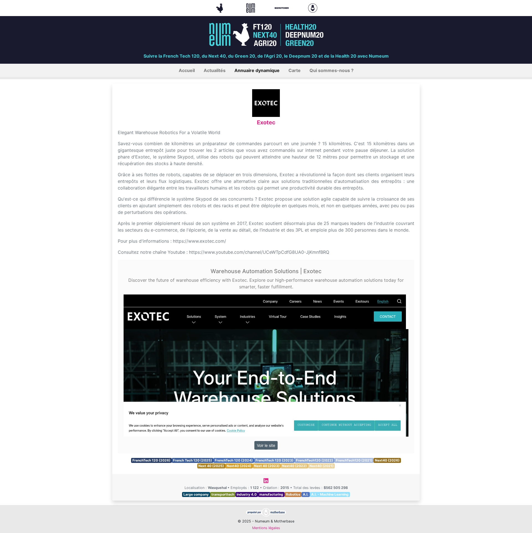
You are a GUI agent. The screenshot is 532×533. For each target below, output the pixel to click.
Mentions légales (266, 528)
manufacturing (271, 494)
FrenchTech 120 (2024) (234, 460)
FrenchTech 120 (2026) (151, 460)
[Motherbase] (313, 7)
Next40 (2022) (294, 466)
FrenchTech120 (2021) (354, 460)
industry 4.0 (247, 494)
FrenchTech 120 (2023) (274, 460)
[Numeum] (251, 7)
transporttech (222, 494)
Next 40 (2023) (267, 466)
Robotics (293, 494)
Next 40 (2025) (211, 466)
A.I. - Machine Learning (330, 494)
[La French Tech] (220, 7)
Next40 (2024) (239, 466)
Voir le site (266, 445)
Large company (196, 494)
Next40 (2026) (387, 460)
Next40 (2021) (322, 466)
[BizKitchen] (282, 7)
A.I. (305, 494)
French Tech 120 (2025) (192, 460)
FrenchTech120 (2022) (314, 460)
